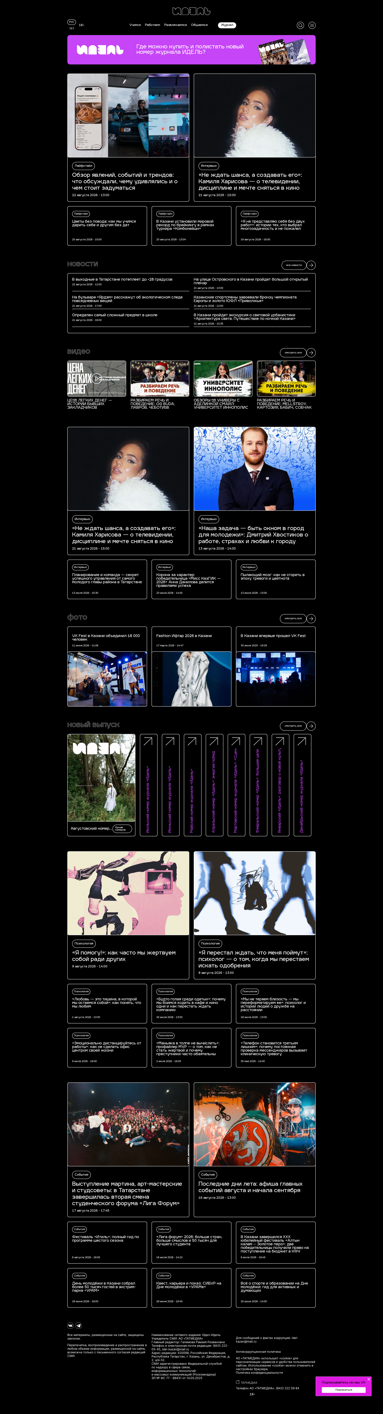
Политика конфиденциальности (259, 1372)
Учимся (135, 25)
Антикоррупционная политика (258, 1351)
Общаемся (199, 25)
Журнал (227, 25)
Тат (71, 29)
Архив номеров (120, 828)
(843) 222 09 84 (287, 1388)
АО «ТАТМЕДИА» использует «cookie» (264, 1358)
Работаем (152, 25)
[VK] (70, 1326)
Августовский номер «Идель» (90, 829)
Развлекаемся (175, 25)
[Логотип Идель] (191, 11)
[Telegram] (79, 1326)
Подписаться (343, 1390)
